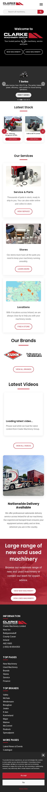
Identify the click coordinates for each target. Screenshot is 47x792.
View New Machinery (23, 591)
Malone (6, 722)
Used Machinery (33, 52)
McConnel (7, 726)
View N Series (24, 95)
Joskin (6, 708)
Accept (23, 775)
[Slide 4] (22, 99)
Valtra (5, 695)
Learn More (23, 269)
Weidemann (8, 702)
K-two (5, 712)
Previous (4, 131)
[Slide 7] (27, 99)
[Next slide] (43, 84)
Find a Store (24, 327)
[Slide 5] (24, 99)
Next (42, 131)
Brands (6, 671)
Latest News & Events (13, 746)
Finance (6, 681)
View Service (23, 211)
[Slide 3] (21, 99)
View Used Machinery (23, 598)
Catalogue (7, 750)
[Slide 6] (25, 99)
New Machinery (14, 52)
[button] (43, 755)
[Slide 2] (19, 99)
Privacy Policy (23, 788)
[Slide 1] (17, 99)
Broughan (7, 705)
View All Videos (23, 446)
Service (6, 677)
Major (5, 719)
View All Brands (23, 369)
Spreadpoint (8, 733)
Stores (6, 674)
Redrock (7, 729)
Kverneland (8, 715)
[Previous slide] (4, 84)
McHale (6, 698)
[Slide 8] (29, 99)
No (23, 782)
